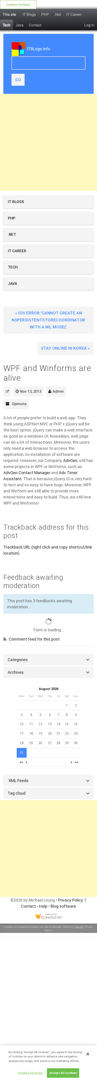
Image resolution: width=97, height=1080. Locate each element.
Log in (89, 25)
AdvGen (70, 460)
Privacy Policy (70, 900)
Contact (35, 25)
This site (9, 14)
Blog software (63, 906)
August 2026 (48, 689)
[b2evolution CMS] (48, 916)
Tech (6, 25)
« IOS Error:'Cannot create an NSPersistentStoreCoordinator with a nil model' (48, 320)
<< (21, 762)
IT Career (73, 14)
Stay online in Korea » (65, 348)
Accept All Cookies (63, 1073)
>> (77, 762)
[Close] (87, 1054)
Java (19, 25)
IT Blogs (29, 14)
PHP (45, 14)
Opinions (19, 404)
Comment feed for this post (34, 639)
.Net (57, 14)
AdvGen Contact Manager (26, 472)
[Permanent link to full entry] (7, 391)
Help (43, 906)
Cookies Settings (18, 4)
